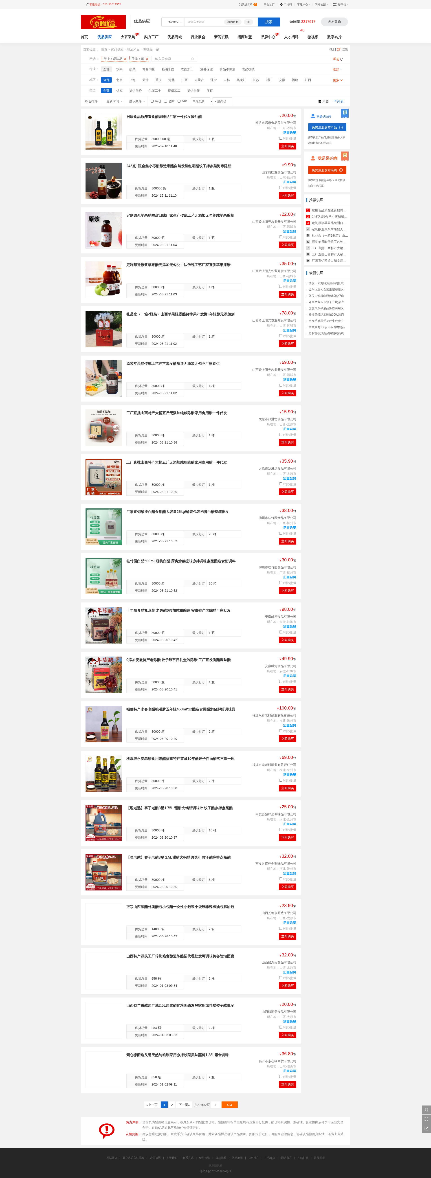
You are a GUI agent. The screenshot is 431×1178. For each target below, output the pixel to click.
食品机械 (248, 69)
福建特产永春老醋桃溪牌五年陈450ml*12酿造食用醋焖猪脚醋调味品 (180, 709)
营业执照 (155, 1157)
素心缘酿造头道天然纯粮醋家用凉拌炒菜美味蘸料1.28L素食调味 (177, 1055)
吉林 (227, 80)
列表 (340, 101)
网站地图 (320, 4)
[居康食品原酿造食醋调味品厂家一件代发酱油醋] (104, 131)
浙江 (269, 80)
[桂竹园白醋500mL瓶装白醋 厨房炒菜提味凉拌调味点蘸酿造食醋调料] (104, 576)
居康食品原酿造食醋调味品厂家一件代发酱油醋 (164, 117)
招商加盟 (244, 37)
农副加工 (187, 69)
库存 (210, 90)
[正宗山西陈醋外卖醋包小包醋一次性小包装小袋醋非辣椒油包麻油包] (104, 921)
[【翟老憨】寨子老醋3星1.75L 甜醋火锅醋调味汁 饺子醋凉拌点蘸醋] (104, 823)
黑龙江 (241, 80)
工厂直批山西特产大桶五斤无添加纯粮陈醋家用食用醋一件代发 (176, 413)
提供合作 (193, 90)
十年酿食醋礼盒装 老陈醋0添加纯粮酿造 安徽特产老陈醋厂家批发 (178, 610)
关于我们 (171, 1157)
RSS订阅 (302, 1157)
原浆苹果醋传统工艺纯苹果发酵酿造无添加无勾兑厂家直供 (173, 363)
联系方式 (188, 1157)
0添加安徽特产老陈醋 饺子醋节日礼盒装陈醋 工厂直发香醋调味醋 (178, 660)
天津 (145, 80)
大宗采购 (128, 37)
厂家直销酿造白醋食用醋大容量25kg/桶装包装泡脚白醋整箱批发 (177, 512)
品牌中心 (268, 37)
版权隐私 (221, 1157)
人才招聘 (291, 37)
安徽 (282, 80)
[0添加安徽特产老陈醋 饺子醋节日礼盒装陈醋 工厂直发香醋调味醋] (104, 675)
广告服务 (270, 1157)
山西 (184, 80)
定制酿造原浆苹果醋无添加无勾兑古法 (338, 229)
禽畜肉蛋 (148, 69)
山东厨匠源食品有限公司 (279, 172)
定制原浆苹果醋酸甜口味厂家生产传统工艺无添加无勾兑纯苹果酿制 (180, 215)
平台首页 (269, 4)
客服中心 (302, 4)
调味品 (148, 49)
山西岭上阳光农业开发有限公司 (274, 221)
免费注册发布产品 (324, 127)
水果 (119, 69)
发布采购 (334, 22)
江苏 (256, 80)
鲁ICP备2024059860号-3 (215, 1171)
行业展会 (198, 37)
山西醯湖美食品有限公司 (279, 962)
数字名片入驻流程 (133, 1157)
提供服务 (135, 90)
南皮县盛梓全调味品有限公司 (275, 814)
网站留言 (286, 1157)
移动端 (342, 4)
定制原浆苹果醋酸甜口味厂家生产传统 (338, 223)
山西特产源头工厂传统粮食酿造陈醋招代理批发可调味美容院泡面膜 (180, 956)
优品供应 (104, 37)
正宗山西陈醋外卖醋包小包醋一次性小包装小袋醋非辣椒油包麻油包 (180, 907)
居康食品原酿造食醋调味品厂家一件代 (338, 210)
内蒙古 (199, 80)
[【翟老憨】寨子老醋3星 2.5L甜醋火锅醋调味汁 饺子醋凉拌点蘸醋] (104, 872)
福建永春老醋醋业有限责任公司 (274, 715)
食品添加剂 (227, 69)
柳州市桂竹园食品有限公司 (277, 518)
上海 (132, 80)
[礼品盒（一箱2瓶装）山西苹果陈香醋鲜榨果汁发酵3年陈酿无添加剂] (104, 329)
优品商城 (174, 37)
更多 (336, 80)
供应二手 (155, 90)
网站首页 (111, 1157)
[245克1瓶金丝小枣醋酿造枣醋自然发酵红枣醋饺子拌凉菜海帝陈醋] (104, 181)
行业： (112, 59)
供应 (119, 90)
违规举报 (319, 1157)
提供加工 (174, 90)
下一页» (184, 1105)
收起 (336, 69)
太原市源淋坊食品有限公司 (277, 419)
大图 (325, 101)
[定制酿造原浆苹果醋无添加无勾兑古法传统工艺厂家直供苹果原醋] (104, 280)
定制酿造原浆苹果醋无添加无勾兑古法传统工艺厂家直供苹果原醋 (178, 265)
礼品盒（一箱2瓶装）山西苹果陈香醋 (338, 235)
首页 (104, 49)
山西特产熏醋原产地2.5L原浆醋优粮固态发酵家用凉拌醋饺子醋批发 (180, 1005)
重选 (336, 59)
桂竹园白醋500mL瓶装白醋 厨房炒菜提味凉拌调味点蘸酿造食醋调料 (181, 561)
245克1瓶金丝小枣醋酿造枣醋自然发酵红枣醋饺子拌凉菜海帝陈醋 (178, 166)
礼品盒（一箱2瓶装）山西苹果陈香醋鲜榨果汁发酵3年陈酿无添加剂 (180, 314)
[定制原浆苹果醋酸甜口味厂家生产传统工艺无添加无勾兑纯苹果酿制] (104, 230)
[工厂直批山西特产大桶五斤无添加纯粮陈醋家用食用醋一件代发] (104, 428)
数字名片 (334, 37)
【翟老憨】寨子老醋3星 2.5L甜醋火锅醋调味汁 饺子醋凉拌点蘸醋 (178, 857)
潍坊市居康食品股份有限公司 (275, 123)
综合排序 (91, 101)
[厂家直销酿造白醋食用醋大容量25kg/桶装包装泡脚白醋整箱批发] (104, 526)
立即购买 (287, 146)
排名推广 (253, 1157)
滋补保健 (206, 69)
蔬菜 (132, 69)
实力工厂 (151, 37)
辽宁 (214, 80)
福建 (295, 80)
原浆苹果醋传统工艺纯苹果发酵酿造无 (338, 242)
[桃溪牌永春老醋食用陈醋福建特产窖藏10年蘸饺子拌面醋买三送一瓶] (104, 773)
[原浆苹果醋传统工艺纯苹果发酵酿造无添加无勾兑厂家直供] (104, 378)
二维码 (287, 4)
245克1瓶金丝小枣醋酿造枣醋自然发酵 (339, 216)
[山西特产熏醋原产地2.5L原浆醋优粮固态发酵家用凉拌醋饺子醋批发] (104, 1020)
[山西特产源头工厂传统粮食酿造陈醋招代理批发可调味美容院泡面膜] (104, 971)
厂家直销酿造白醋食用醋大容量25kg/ (338, 260)
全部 (106, 69)
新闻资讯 (221, 37)
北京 (119, 80)
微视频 (313, 37)
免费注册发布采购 (324, 170)
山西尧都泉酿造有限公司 (279, 913)
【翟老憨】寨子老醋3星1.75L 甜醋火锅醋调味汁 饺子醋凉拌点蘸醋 (179, 808)
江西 (308, 80)
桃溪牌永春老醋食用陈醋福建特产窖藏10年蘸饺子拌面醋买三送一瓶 (180, 758)
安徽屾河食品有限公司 (280, 616)
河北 (171, 80)
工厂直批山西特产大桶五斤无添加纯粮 (338, 248)
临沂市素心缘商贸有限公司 (277, 1061)
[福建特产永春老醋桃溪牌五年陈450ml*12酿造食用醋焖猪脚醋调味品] (104, 724)
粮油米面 (232, 22)
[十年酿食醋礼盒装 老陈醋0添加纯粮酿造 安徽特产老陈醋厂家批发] (104, 625)
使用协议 (204, 1157)
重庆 (158, 80)
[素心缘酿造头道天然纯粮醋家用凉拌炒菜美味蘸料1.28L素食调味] (104, 1070)
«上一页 (151, 1105)
